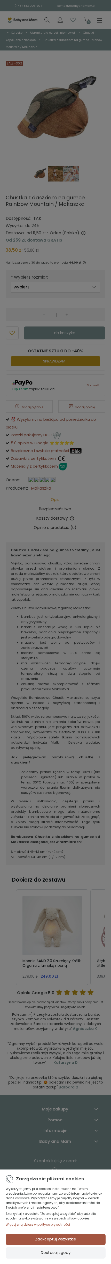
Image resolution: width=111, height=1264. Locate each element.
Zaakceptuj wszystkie (55, 1239)
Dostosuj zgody (55, 1252)
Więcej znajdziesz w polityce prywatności (38, 1224)
